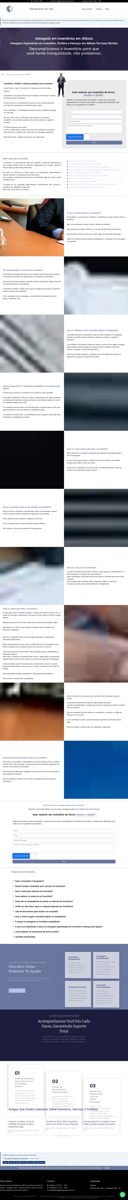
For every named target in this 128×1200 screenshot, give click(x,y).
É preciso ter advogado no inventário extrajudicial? (37, 922)
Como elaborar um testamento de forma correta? (37, 932)
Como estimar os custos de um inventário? (34, 896)
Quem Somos (87, 9)
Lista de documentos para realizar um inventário (36, 911)
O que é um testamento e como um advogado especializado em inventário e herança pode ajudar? (59, 927)
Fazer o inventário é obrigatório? (29, 881)
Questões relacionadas (25, 937)
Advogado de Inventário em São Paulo (16, 1158)
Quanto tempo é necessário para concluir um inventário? (40, 886)
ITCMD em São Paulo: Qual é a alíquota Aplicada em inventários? (44, 906)
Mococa (30, 1162)
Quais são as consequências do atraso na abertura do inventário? (44, 901)
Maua (17, 1162)
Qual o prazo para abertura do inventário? (34, 891)
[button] (64, 881)
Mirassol (23, 1162)
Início (3, 74)
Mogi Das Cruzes (39, 1162)
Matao (11, 1162)
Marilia (5, 1162)
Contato (99, 9)
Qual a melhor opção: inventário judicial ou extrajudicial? (40, 917)
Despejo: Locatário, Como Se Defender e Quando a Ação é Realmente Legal (21, 1124)
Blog (107, 9)
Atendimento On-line (41, 9)
